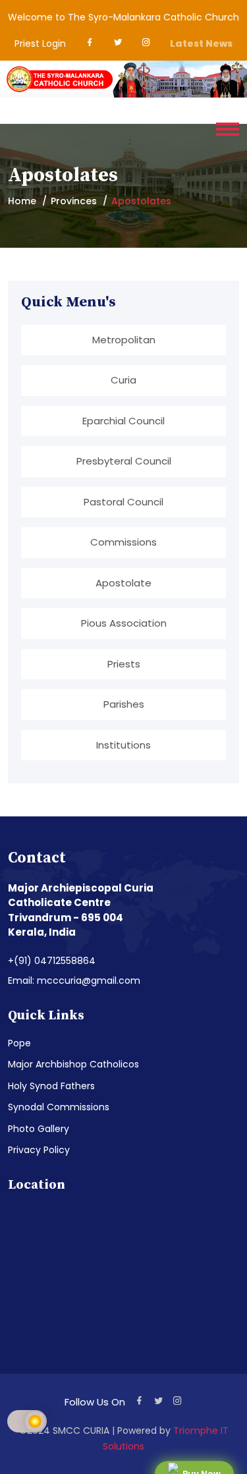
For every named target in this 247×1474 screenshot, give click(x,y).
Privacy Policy (39, 1149)
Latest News (201, 43)
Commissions (123, 542)
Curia (123, 380)
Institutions (123, 745)
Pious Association (124, 623)
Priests (123, 664)
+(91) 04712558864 (52, 960)
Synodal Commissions (58, 1107)
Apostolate (123, 583)
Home (22, 201)
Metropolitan (123, 340)
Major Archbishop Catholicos (73, 1064)
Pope (19, 1043)
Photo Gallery (38, 1128)
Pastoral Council (123, 502)
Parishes (123, 704)
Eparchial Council (123, 421)
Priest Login (40, 43)
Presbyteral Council (123, 461)
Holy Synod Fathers (51, 1085)
